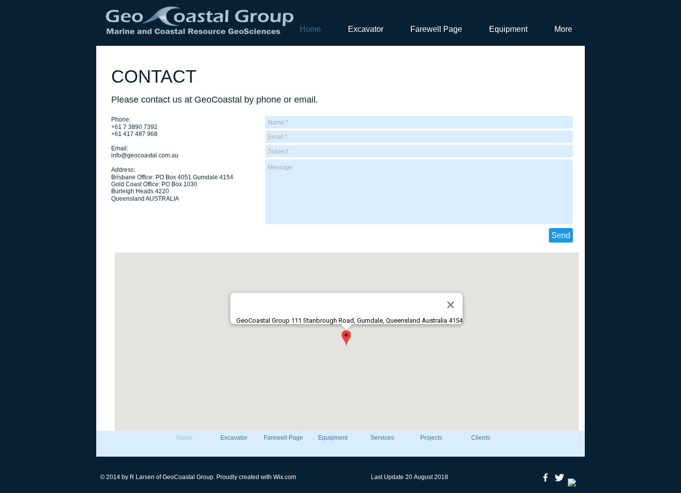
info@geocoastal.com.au (144, 155)
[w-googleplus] (573, 484)
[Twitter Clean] (559, 477)
